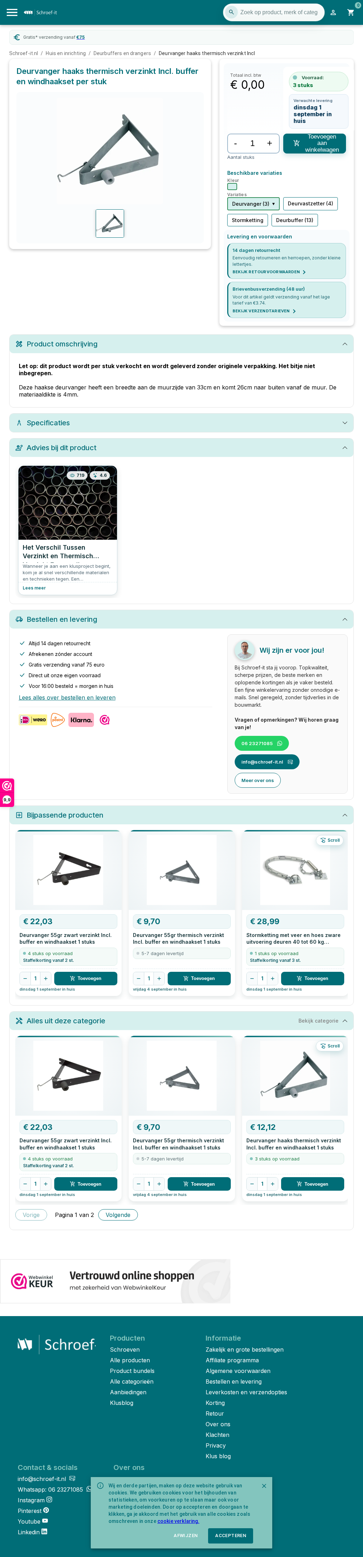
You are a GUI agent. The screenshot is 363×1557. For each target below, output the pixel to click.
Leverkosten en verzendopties (246, 1392)
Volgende (118, 1214)
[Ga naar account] (333, 12)
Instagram (31, 1500)
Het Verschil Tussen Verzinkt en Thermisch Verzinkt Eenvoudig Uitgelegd (58, 553)
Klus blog (218, 1456)
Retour (215, 1413)
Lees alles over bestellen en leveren (67, 697)
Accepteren (230, 1535)
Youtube (29, 1521)
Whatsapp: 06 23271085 (51, 1489)
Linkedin (29, 1532)
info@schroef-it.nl (262, 762)
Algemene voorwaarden (238, 1370)
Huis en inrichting (65, 53)
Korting (215, 1402)
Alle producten (130, 1360)
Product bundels (132, 1370)
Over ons (218, 1424)
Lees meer (34, 588)
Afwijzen (185, 1535)
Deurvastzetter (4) (310, 203)
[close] (264, 1486)
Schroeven (125, 1349)
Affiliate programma (232, 1360)
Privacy (216, 1445)
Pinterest (29, 1510)
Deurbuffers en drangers (122, 53)
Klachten (217, 1434)
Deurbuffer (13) (294, 220)
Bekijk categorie (318, 1021)
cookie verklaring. (178, 1521)
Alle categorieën (131, 1381)
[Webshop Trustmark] (115, 1282)
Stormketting (247, 220)
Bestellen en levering (234, 1381)
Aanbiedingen (128, 1392)
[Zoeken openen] (231, 12)
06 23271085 (257, 743)
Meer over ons (257, 780)
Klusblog (121, 1402)
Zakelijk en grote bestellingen (245, 1349)
